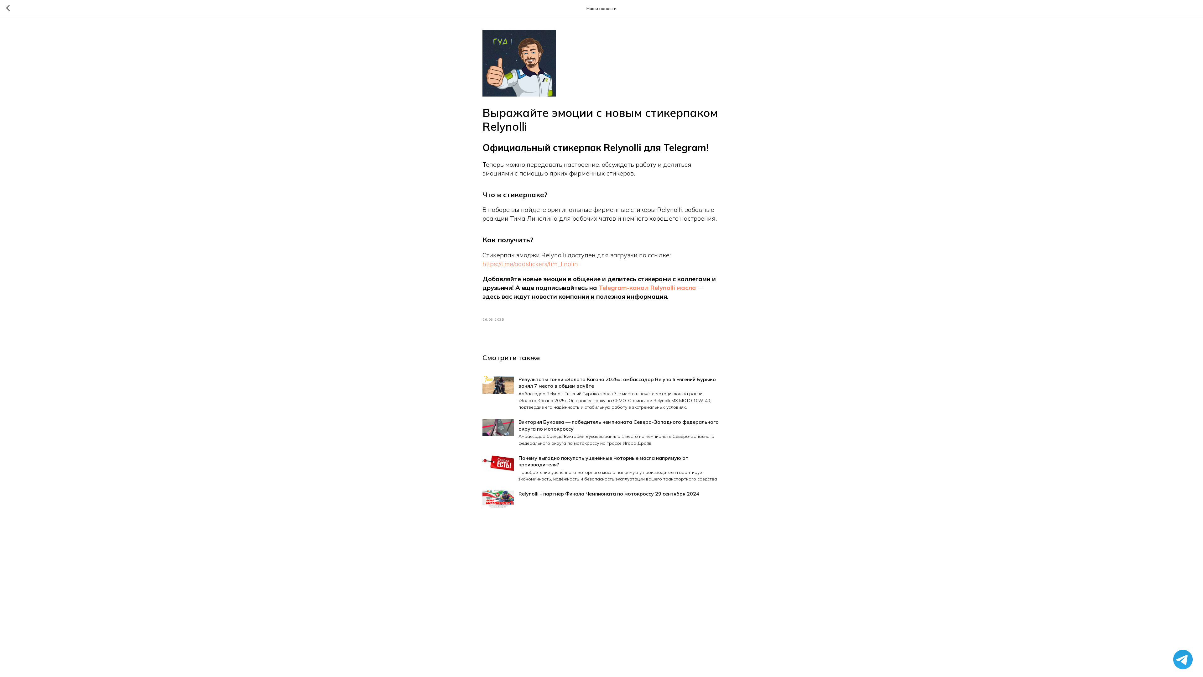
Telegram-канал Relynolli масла (647, 287)
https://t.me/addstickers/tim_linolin (530, 264)
